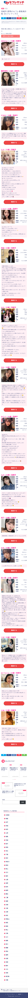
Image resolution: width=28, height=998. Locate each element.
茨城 (7, 840)
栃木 (7, 843)
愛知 (7, 894)
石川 (7, 872)
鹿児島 (7, 976)
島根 (7, 926)
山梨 (7, 879)
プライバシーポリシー (11, 994)
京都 (7, 904)
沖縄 (7, 980)
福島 (7, 836)
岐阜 (7, 886)
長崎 (7, 962)
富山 (7, 868)
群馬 (3, 8)
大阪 (7, 908)
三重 (7, 897)
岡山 (7, 929)
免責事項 (19, 994)
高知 (7, 951)
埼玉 (7, 851)
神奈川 (7, 861)
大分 (7, 969)
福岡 (7, 955)
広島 (7, 933)
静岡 (7, 890)
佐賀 (7, 958)
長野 (7, 883)
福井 (7, 876)
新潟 (7, 865)
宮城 (7, 825)
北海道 (7, 815)
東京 (7, 858)
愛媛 (7, 947)
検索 (3, 799)
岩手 (7, 822)
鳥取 (7, 922)
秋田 (7, 829)
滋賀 (7, 901)
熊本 (7, 965)
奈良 (7, 915)
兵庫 (7, 911)
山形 (7, 833)
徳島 (7, 940)
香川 (7, 944)
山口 (7, 937)
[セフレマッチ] (14, 3)
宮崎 (7, 972)
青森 (7, 818)
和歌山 (7, 919)
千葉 (7, 854)
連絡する (14, 64)
